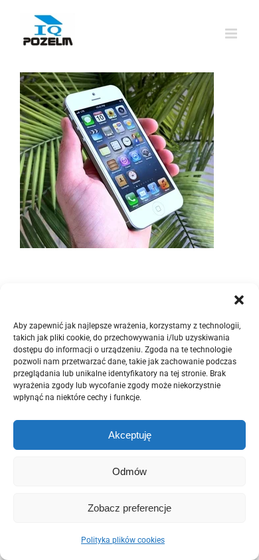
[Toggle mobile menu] (232, 33)
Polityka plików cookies (123, 540)
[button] (239, 300)
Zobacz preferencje (129, 508)
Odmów (129, 471)
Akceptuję (129, 435)
